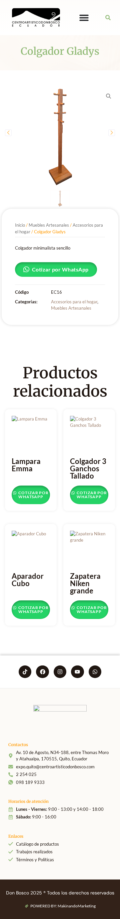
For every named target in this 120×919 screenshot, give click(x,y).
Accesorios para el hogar (74, 301)
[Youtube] (77, 671)
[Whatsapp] (95, 671)
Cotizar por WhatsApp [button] (60, 269)
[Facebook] (42, 671)
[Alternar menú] (84, 17)
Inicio (20, 225)
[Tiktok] (25, 671)
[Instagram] (60, 671)
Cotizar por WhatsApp (33, 494)
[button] (108, 18)
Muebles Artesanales (49, 225)
